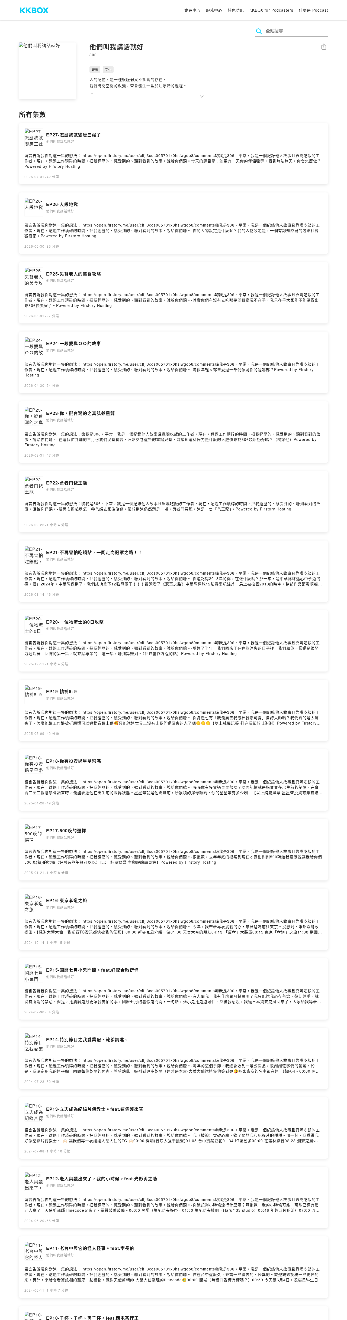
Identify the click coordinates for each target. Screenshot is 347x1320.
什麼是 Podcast (313, 10)
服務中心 (214, 10)
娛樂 (95, 69)
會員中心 (192, 10)
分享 (323, 47)
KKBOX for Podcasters (271, 10)
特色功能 (236, 10)
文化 (108, 69)
